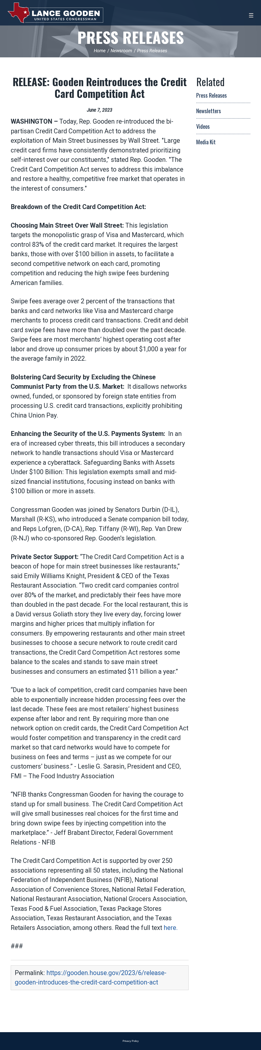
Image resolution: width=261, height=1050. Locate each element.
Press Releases (130, 36)
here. (171, 927)
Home (100, 50)
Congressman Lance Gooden (55, 13)
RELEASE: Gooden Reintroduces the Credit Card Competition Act (100, 87)
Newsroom (121, 50)
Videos (203, 126)
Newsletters (208, 111)
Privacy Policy (131, 1041)
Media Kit (206, 142)
